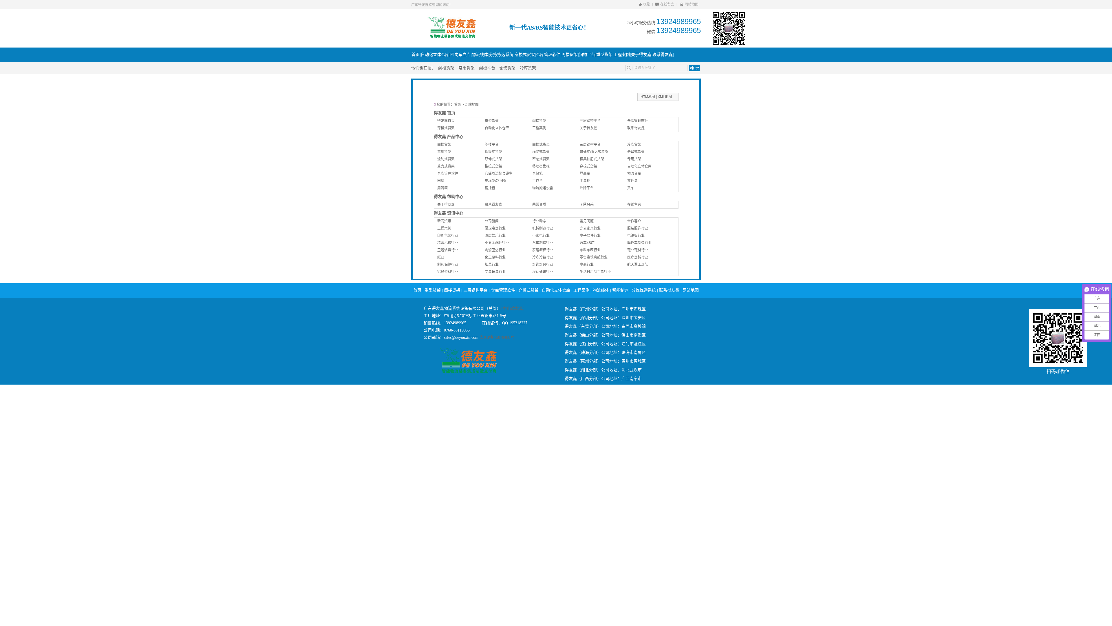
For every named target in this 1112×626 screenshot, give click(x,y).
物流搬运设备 (542, 188)
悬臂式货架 (636, 152)
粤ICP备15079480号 (496, 337)
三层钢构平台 (590, 121)
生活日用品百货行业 (595, 272)
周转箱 (442, 188)
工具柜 (585, 181)
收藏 (646, 4)
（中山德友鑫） (514, 308)
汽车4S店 (587, 243)
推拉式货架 (493, 166)
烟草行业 (492, 265)
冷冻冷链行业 (542, 257)
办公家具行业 (590, 228)
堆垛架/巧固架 (495, 181)
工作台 (537, 181)
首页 (457, 105)
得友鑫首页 (446, 121)
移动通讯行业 (542, 272)
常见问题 (587, 221)
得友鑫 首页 (444, 112)
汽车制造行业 (542, 243)
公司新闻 (492, 221)
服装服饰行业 (637, 228)
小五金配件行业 (497, 243)
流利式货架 (446, 159)
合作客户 (634, 221)
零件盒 (632, 181)
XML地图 (665, 97)
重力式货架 (446, 166)
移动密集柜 (541, 166)
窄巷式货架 (541, 159)
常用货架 (466, 68)
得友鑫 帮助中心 (448, 196)
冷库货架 (528, 68)
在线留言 (667, 4)
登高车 (585, 174)
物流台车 (634, 174)
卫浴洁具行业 (447, 250)
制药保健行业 (447, 265)
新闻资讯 (444, 221)
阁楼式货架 (541, 145)
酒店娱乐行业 (495, 236)
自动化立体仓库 (497, 128)
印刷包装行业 (447, 236)
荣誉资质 (539, 205)
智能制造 (620, 290)
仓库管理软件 (637, 121)
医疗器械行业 (637, 257)
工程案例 (539, 128)
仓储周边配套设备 (499, 174)
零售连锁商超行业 (594, 257)
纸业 (440, 257)
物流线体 (601, 290)
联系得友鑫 (636, 128)
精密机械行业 (447, 243)
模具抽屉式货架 (592, 159)
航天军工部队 (637, 265)
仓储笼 (537, 174)
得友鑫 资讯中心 (448, 213)
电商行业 (587, 265)
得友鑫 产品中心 (448, 136)
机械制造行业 (542, 228)
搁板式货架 (493, 152)
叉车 (630, 188)
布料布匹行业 (590, 250)
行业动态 (539, 221)
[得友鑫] (452, 37)
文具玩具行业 (495, 272)
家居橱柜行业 (542, 250)
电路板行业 (636, 236)
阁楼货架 (446, 68)
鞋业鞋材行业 (637, 250)
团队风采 (587, 205)
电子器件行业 (590, 236)
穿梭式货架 (446, 128)
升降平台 (587, 188)
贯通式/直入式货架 (594, 152)
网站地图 (691, 4)
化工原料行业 (495, 257)
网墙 (440, 181)
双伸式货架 (493, 159)
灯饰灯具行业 (542, 265)
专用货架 (634, 159)
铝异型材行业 (447, 272)
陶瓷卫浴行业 (495, 250)
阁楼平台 (487, 68)
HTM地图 (648, 97)
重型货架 (492, 121)
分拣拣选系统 (644, 290)
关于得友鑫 (588, 128)
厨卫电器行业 (495, 228)
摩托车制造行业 (639, 243)
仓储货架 (507, 68)
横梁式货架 (541, 152)
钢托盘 (490, 188)
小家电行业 (541, 236)
